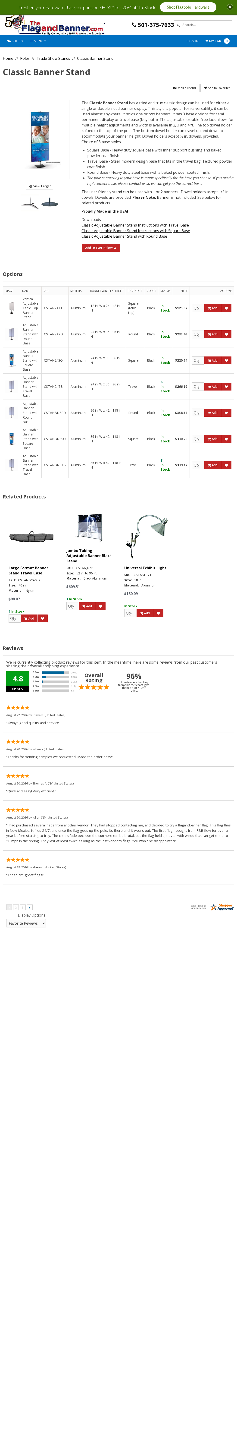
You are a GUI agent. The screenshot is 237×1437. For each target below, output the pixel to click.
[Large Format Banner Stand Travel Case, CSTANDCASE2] (32, 537)
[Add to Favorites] (226, 308)
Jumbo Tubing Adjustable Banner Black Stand (89, 556)
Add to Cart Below (99, 248)
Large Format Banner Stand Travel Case (28, 570)
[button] (230, 7)
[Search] (177, 25)
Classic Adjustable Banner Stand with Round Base (124, 236)
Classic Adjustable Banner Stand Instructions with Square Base (135, 230)
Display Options (31, 915)
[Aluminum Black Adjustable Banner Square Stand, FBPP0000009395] (40, 139)
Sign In (193, 41)
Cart (218, 41)
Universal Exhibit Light (145, 567)
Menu (38, 41)
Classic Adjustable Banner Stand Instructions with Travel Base (135, 225)
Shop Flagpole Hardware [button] (188, 7)
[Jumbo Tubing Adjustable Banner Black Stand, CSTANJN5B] (89, 528)
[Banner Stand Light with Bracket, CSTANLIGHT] (147, 537)
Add (214, 308)
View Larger (42, 186)
